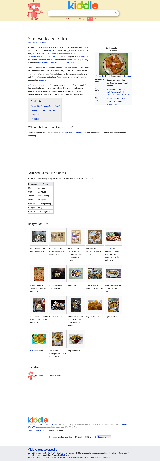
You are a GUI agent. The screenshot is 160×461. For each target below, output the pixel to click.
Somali (51, 285)
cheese (110, 104)
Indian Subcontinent (114, 89)
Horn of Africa (43, 62)
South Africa (127, 94)
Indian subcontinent (76, 53)
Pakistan (33, 85)
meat (115, 104)
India (50, 50)
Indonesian (34, 285)
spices (114, 101)
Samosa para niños (53, 375)
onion (109, 101)
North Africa (116, 94)
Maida (109, 98)
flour (119, 98)
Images (74, 19)
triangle (60, 67)
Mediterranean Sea (68, 59)
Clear (111, 13)
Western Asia (116, 92)
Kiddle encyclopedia (49, 424)
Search (116, 13)
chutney (42, 80)
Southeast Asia (34, 56)
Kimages (82, 19)
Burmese (108, 248)
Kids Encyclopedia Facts (37, 42)
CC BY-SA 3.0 (53, 453)
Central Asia (72, 47)
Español (97, 19)
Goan (32, 350)
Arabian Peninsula (38, 59)
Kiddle (30, 457)
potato (124, 98)
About (47, 457)
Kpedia (90, 19)
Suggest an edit (103, 437)
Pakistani (99, 76)
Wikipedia (31, 455)
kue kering (34, 291)
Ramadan (127, 76)
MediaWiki (65, 455)
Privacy (54, 457)
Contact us (64, 457)
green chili (121, 101)
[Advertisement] (80, 27)
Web (67, 19)
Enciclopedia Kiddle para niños (82, 457)
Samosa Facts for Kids (37, 430)
